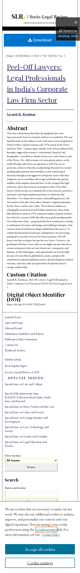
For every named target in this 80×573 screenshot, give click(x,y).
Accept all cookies (40, 549)
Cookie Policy (51, 534)
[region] (40, 537)
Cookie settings (46, 529)
